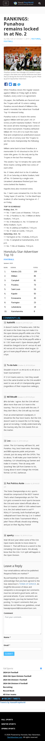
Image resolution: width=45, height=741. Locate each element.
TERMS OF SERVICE (27, 584)
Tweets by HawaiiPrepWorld (12, 702)
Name (6, 637)
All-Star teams (9, 694)
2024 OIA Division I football (15, 680)
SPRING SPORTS (8, 728)
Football (8, 41)
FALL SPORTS (7, 719)
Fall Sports (8, 668)
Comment (8, 613)
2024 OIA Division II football (15, 683)
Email (6, 645)
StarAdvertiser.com (14, 737)
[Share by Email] (15, 85)
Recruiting (7, 687)
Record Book (8, 691)
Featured (35, 39)
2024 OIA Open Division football (17, 676)
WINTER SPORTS (8, 724)
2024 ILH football (10, 672)
